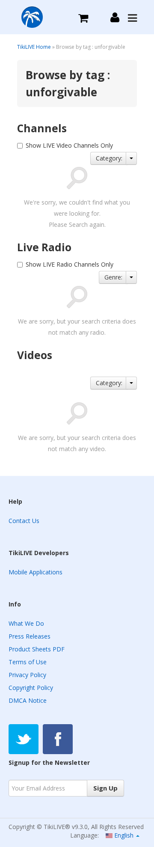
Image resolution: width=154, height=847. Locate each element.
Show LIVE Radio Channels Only (69, 264)
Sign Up (105, 788)
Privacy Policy (27, 675)
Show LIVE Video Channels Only (69, 145)
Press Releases (29, 636)
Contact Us (24, 521)
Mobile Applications (35, 572)
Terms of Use (28, 662)
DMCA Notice (28, 700)
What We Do (26, 623)
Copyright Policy (31, 688)
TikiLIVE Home (34, 47)
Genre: (113, 277)
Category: (109, 158)
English (124, 835)
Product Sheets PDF (37, 649)
